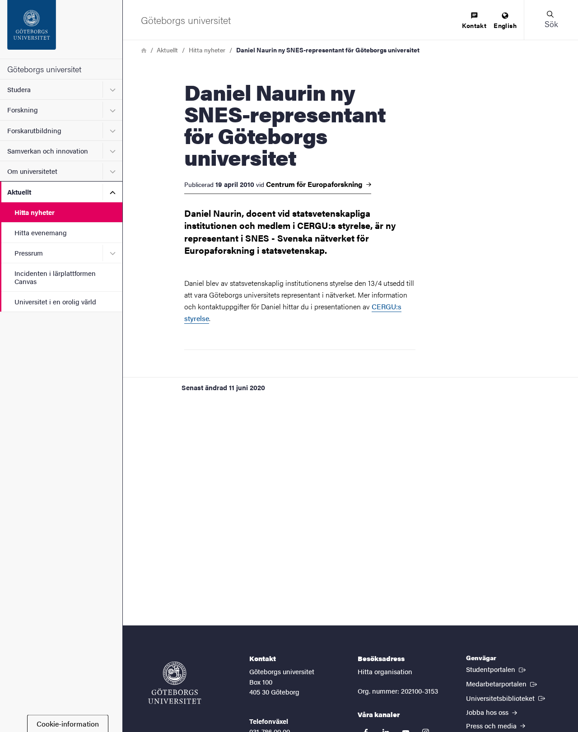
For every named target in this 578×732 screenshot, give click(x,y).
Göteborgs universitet (44, 69)
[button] (551, 20)
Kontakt (474, 25)
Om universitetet (32, 171)
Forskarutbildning (34, 130)
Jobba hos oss (488, 712)
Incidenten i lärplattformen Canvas (55, 276)
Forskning (22, 109)
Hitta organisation (385, 671)
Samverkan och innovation (47, 150)
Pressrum (28, 252)
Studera (19, 89)
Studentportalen (496, 669)
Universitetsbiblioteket (506, 698)
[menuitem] (474, 21)
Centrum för (315, 184)
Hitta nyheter (34, 212)
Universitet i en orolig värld (55, 301)
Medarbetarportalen (502, 683)
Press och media (492, 725)
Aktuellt (19, 191)
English (505, 25)
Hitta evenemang (40, 232)
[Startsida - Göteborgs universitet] (61, 29)
